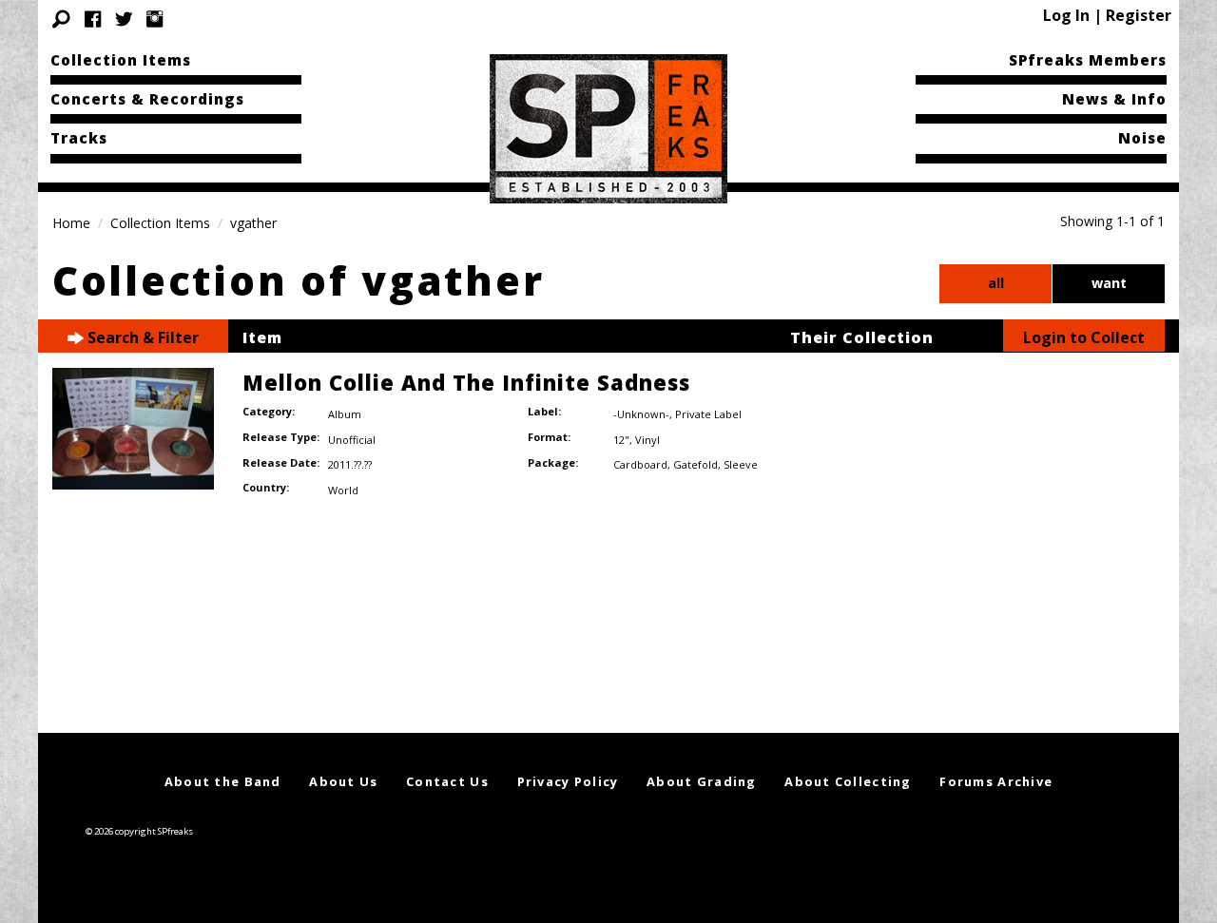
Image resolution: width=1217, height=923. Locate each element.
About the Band (222, 781)
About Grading (702, 781)
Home (71, 223)
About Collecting (847, 781)
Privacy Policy (568, 781)
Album (344, 414)
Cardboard (640, 464)
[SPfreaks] (608, 127)
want (1109, 283)
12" (621, 440)
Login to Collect (1084, 337)
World (343, 490)
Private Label (708, 414)
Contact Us (447, 781)
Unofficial (352, 440)
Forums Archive (996, 781)
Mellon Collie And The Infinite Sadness (466, 382)
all (996, 283)
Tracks (78, 137)
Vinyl (647, 440)
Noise (1142, 137)
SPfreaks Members (1088, 59)
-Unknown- (641, 414)
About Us (343, 781)
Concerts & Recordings (147, 98)
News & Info (1114, 98)
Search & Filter (141, 337)
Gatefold (695, 464)
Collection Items (120, 59)
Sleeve (741, 464)
